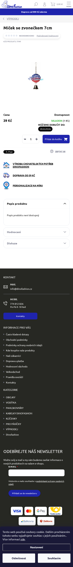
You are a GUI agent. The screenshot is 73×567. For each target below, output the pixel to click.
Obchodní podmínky (17, 339)
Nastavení (36, 547)
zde (23, 539)
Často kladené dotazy (17, 334)
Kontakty (11, 382)
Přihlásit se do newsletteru (24, 493)
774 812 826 (18, 305)
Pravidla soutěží (14, 377)
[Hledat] (36, 4)
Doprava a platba (15, 360)
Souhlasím (54, 558)
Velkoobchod (13, 371)
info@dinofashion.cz (21, 288)
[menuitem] (9, 397)
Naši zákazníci (13, 355)
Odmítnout (19, 558)
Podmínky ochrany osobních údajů (24, 345)
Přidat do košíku (53, 139)
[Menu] (69, 4)
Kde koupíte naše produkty (20, 350)
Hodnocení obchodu (17, 366)
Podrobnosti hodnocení (47, 35)
